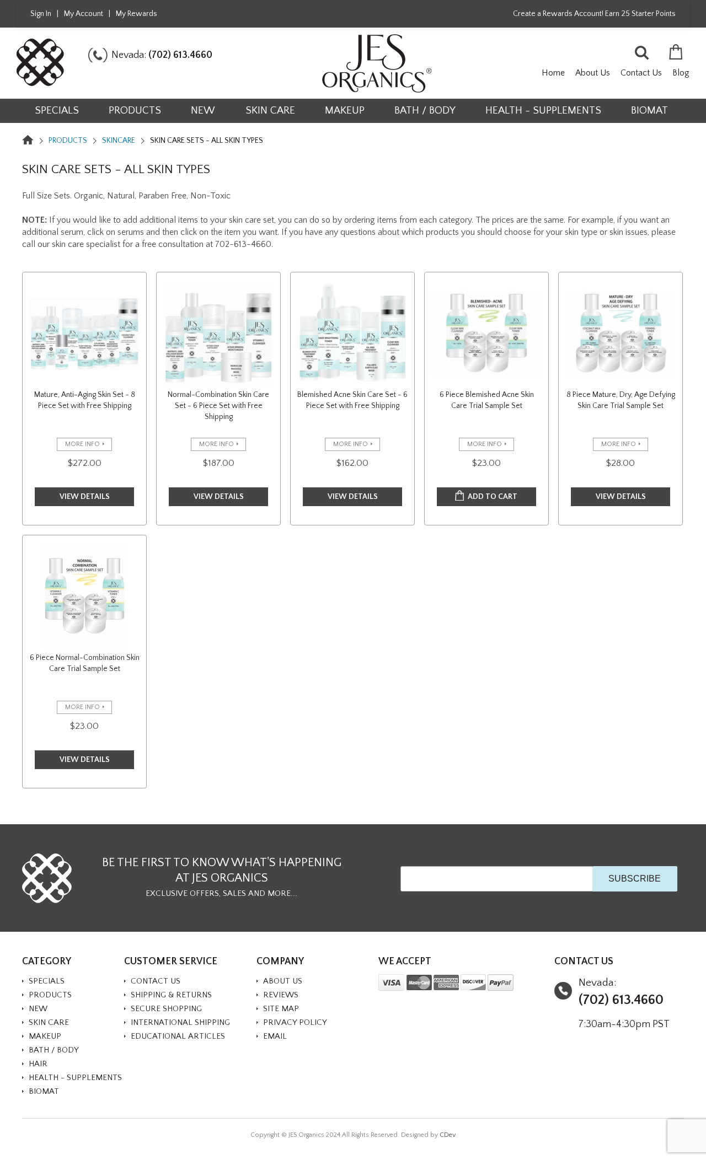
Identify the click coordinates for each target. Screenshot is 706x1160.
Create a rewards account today (414, 183)
